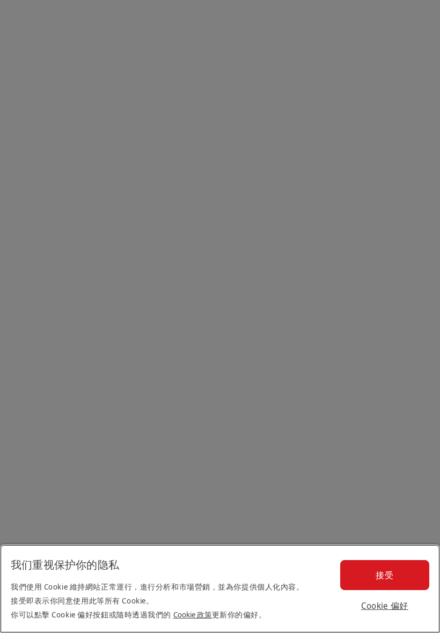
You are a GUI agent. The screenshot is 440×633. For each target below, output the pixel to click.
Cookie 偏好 (384, 606)
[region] (220, 588)
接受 (384, 575)
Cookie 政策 (192, 614)
